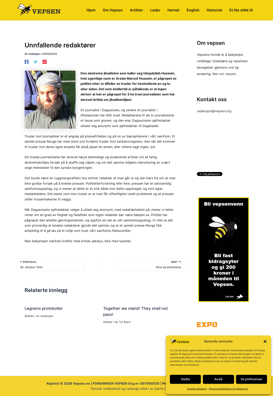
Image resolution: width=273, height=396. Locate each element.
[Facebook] (27, 61)
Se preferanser (251, 379)
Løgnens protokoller (44, 308)
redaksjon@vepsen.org (214, 111)
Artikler (29, 316)
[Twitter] (36, 61)
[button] (265, 341)
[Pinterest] (45, 61)
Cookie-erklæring (197, 388)
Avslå (218, 379)
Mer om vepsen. (224, 74)
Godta (185, 379)
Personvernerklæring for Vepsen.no (228, 388)
